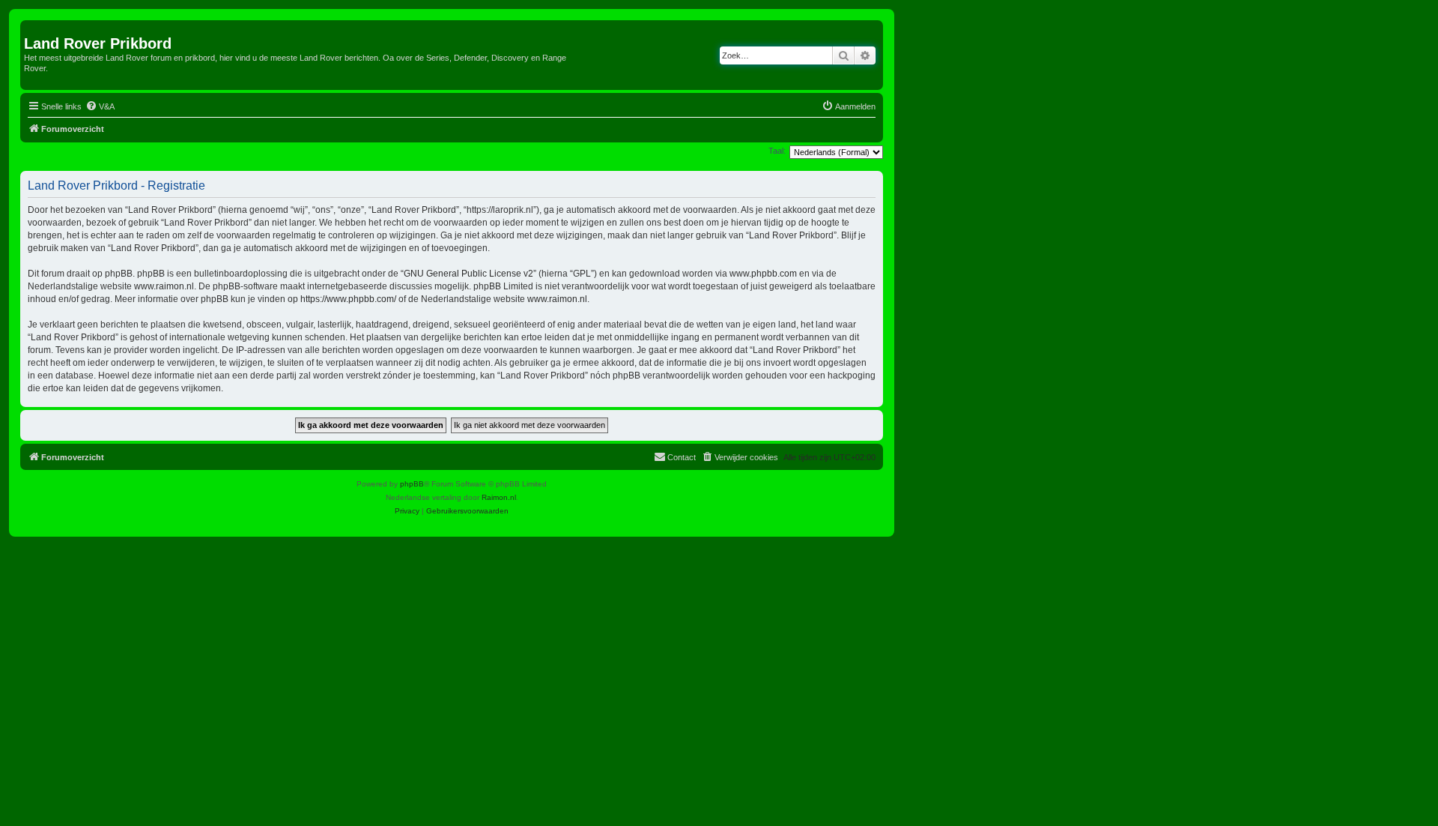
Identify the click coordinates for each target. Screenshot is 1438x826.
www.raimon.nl (164, 286)
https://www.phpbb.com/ (348, 299)
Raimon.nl (499, 497)
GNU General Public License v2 (468, 273)
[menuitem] (100, 106)
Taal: (777, 150)
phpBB (412, 484)
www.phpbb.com (763, 273)
